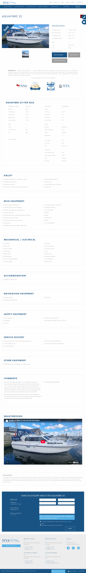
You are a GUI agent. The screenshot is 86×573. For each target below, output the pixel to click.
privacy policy (68, 521)
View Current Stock (11, 545)
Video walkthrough (59, 60)
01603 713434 (28, 547)
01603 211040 (28, 561)
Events (67, 2)
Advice (73, 2)
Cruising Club (54, 6)
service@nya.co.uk (29, 563)
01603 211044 (50, 561)
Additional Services (78, 6)
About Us (56, 2)
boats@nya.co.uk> (50, 549)
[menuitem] (8, 6)
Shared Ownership (43, 6)
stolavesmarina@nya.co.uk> (52, 563)
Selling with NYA (19, 6)
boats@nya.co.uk (14, 509)
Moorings (66, 6)
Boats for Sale (8, 6)
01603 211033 (50, 547)
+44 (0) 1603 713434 (15, 504)
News (62, 2)
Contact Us (80, 2)
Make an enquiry (59, 571)
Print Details (73, 571)
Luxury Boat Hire (31, 6)
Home (50, 2)
